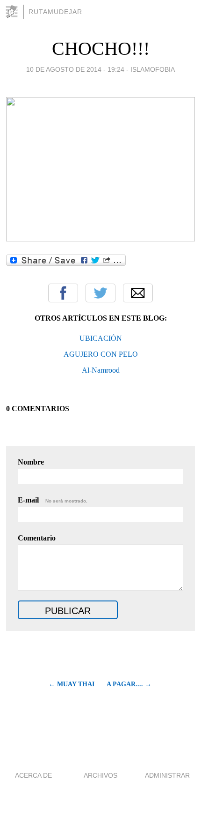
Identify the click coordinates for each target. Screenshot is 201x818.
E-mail (52, 500)
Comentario (37, 538)
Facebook (63, 293)
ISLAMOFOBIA (152, 69)
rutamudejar (55, 11)
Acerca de (33, 775)
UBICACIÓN (100, 338)
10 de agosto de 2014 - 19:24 (75, 69)
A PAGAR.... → (129, 684)
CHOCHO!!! (101, 48)
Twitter (100, 293)
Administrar (167, 775)
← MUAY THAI (71, 684)
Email (138, 293)
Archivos (100, 775)
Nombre (31, 462)
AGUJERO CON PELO (101, 354)
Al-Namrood (101, 370)
